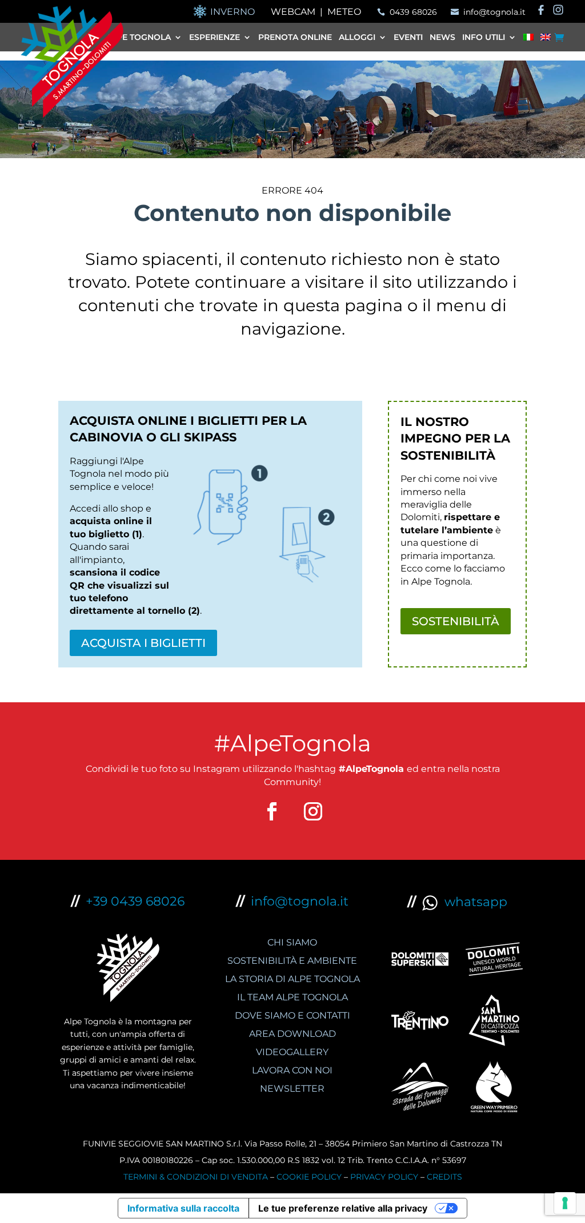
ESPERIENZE (214, 37)
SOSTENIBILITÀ (455, 621)
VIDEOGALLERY (292, 1052)
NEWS (442, 37)
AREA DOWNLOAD (292, 1033)
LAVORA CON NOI (292, 1070)
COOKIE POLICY (309, 1177)
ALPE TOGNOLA (138, 37)
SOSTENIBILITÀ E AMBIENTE (292, 960)
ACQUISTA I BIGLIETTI (143, 643)
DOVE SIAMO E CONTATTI (292, 1015)
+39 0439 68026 (135, 901)
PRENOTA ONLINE (295, 37)
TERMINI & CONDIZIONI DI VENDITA (195, 1177)
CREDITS (444, 1177)
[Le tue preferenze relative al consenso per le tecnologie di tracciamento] (565, 1203)
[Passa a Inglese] (545, 39)
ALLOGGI (357, 37)
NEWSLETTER (292, 1088)
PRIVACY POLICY (384, 1177)
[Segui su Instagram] (313, 811)
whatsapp (472, 902)
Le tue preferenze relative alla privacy (342, 1208)
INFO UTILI (483, 37)
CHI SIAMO (292, 942)
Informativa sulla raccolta (183, 1208)
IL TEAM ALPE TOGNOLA (292, 997)
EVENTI (408, 37)
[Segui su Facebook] (272, 811)
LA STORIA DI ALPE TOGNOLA (292, 978)
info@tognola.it (299, 901)
